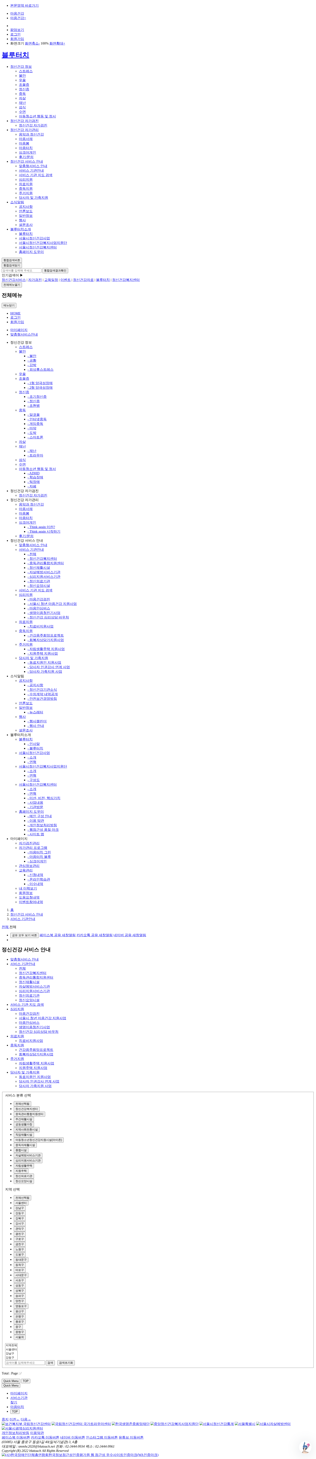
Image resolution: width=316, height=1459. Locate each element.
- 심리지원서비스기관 (44, 576)
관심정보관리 (29, 866)
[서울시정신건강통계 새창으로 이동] (216, 1424)
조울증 (24, 84)
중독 (22, 94)
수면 (22, 112)
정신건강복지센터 (126, 280)
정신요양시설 (29, 1000)
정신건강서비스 (14, 280)
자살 (22, 98)
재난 (22, 103)
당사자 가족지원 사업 (35, 1086)
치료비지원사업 (31, 1041)
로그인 (15, 34)
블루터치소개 (20, 229)
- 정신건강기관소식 (42, 689)
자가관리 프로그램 (33, 848)
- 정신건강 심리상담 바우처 (48, 617)
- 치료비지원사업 (41, 626)
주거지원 (26, 193)
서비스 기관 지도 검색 (35, 175)
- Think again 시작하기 (44, 531)
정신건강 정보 (21, 66)
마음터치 (26, 148)
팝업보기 (17, 30)
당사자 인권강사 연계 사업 (39, 1081)
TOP (26, 1381)
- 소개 (32, 757)
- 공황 (32, 360)
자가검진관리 (29, 843)
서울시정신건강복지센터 (38, 247)
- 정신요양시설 (39, 586)
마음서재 (26, 139)
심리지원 (26, 179)
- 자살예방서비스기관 (44, 572)
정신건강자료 (83, 280)
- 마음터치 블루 (39, 857)
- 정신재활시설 (39, 567)
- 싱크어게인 (37, 861)
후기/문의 (26, 157)
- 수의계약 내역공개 (43, 694)
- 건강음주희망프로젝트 (46, 635)
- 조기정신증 (37, 396)
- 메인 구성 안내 (40, 816)
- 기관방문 (35, 807)
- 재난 (32, 451)
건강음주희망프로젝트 (36, 1050)
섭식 (22, 107)
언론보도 (26, 211)
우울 (22, 80)
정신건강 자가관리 (24, 130)
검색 (50, 1362)
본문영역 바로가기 (24, 5)
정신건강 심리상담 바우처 (38, 1031)
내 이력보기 (28, 888)
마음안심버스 (29, 1022)
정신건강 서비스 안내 (26, 161)
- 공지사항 (35, 685)
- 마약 (32, 428)
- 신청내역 (35, 875)
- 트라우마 (35, 455)
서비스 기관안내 (31, 170)
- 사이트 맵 (36, 834)
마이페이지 (19, 330)
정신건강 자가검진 (24, 121)
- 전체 (32, 554)
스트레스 (26, 71)
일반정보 (26, 215)
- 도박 (32, 433)
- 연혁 (32, 762)
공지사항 (26, 206)
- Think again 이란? (41, 527)
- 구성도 (34, 780)
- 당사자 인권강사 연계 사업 (49, 667)
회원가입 (17, 39)
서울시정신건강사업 (34, 238)
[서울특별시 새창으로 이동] (245, 1424)
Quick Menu (10, 1381)
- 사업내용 (35, 802)
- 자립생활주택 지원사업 (46, 649)
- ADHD (34, 473)
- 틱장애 (34, 482)
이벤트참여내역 (31, 902)
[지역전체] (11, 1345)
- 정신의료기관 (39, 581)
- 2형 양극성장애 (40, 387)
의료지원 (26, 184)
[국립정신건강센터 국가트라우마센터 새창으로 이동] (81, 1424)
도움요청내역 (29, 897)
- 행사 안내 (36, 726)
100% (45, 43)
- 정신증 (34, 401)
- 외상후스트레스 (41, 369)
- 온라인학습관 (39, 879)
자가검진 (35, 280)
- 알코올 (34, 414)
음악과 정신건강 (31, 134)
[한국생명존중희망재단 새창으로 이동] (131, 1424)
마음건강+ (18, 18)
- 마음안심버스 (39, 608)
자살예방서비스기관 (34, 986)
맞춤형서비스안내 (24, 334)
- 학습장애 (35, 477)
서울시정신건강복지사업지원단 (43, 243)
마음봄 (24, 143)
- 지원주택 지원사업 (43, 653)
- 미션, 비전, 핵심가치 (44, 798)
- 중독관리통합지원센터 (46, 563)
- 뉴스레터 (35, 712)
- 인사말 (34, 744)
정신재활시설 (29, 982)
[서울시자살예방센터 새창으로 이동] (273, 1424)
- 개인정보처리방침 (42, 825)
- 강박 (32, 365)
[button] (305, 1447)
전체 (22, 968)
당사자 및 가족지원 (33, 197)
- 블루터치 (35, 748)
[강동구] (11, 1358)
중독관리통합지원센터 (36, 977)
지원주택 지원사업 (33, 1068)
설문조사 (26, 225)
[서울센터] (11, 1350)
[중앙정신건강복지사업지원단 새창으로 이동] (174, 1424)
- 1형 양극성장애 (40, 383)
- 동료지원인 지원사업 (44, 662)
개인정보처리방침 (15, 1433)
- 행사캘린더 (37, 721)
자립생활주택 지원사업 (36, 1063)
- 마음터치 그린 (39, 852)
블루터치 (15, 55)
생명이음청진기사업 (34, 1027)
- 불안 (32, 356)
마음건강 (17, 13)
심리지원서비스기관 (34, 991)
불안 (22, 75)
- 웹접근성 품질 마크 (43, 829)
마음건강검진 (29, 1013)
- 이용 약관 (36, 820)
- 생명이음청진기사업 (44, 613)
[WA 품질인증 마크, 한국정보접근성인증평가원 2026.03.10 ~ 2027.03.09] (80, 1455)
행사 (22, 220)
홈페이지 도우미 (31, 252)
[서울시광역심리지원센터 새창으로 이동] (22, 1428)
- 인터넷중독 (37, 419)
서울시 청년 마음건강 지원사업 (42, 1018)
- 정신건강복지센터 (42, 558)
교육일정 (51, 280)
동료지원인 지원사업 (35, 1077)
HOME (15, 313)
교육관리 (26, 870)
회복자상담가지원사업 (36, 1054)
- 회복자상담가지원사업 (46, 640)
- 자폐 (32, 486)
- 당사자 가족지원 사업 (45, 671)
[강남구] (11, 1354)
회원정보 (26, 893)
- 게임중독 (35, 424)
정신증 (24, 89)
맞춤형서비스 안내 (33, 166)
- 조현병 (34, 405)
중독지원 (26, 188)
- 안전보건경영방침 (42, 698)
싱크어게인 (27, 152)
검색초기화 (66, 1362)
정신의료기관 (29, 995)
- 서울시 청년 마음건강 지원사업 (52, 604)
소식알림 (17, 202)
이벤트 (65, 280)
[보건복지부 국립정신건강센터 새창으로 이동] (26, 1424)
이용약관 (37, 1433)
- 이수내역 (35, 884)
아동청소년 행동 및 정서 (37, 116)
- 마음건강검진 (39, 599)
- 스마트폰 (35, 437)
